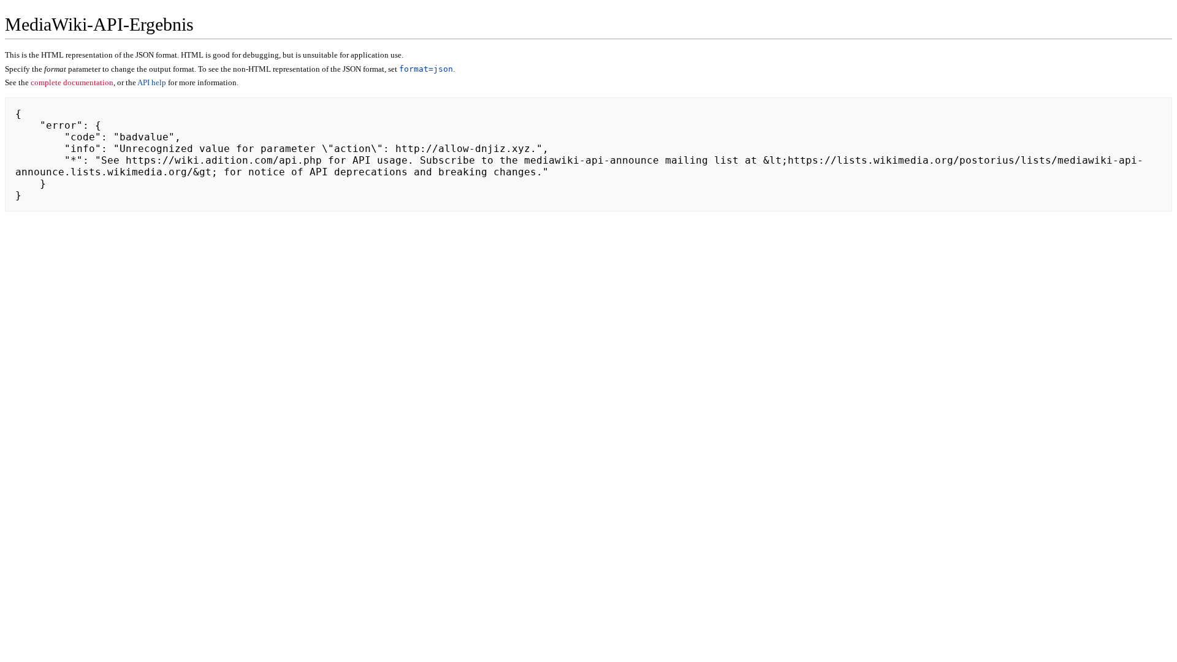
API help (151, 82)
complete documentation (72, 82)
